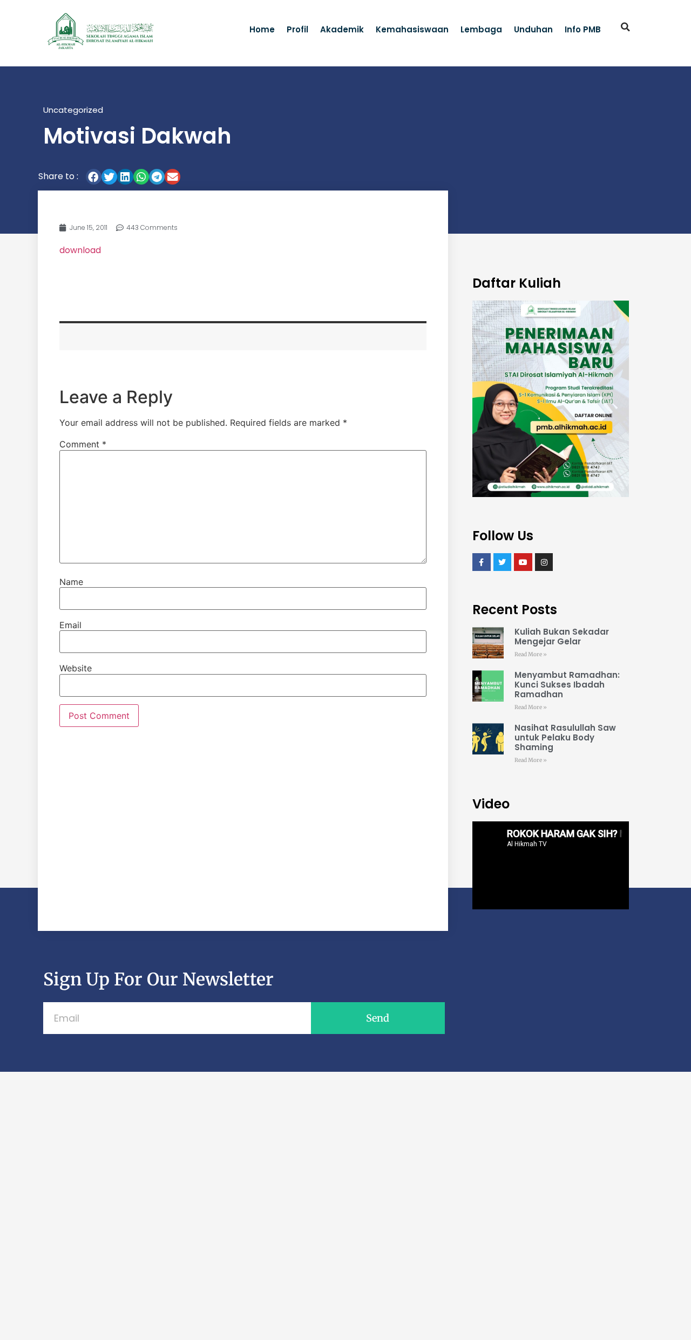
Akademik (342, 29)
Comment (82, 444)
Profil (297, 29)
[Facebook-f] (481, 562)
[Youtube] (523, 562)
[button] (626, 27)
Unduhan (533, 29)
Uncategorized (73, 109)
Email (70, 625)
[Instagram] (544, 562)
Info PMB (583, 29)
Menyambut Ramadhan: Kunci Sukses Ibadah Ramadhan (567, 684)
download (80, 250)
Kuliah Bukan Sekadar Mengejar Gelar (561, 636)
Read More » (530, 654)
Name (71, 581)
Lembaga (481, 29)
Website (75, 668)
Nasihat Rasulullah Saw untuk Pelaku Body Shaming (565, 737)
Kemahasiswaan (412, 29)
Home (262, 29)
